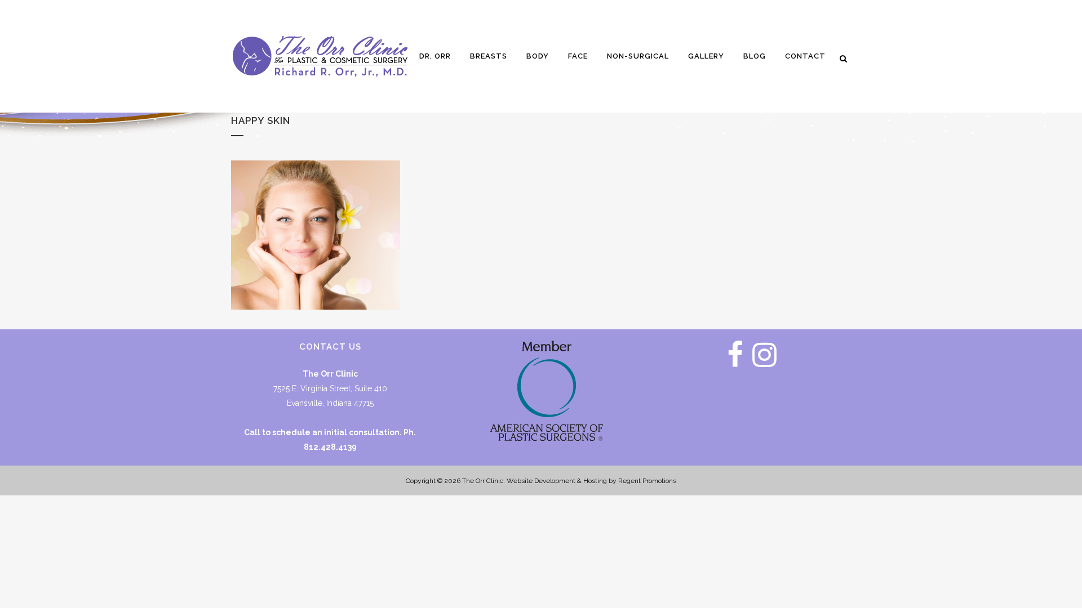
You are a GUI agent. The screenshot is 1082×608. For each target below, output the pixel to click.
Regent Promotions (647, 481)
